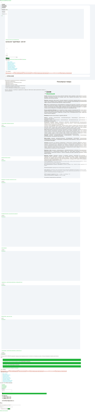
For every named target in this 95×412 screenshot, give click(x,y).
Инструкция (50, 94)
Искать (3, 389)
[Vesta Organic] (5, 0)
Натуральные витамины (41, 73)
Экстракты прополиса (66, 73)
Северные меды (51, 73)
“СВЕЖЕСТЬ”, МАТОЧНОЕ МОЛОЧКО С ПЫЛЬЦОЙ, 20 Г (11, 282)
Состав (48, 92)
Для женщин (18, 73)
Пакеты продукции (11, 65)
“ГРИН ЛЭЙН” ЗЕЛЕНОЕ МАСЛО (7, 123)
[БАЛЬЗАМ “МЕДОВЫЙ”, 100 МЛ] (10, 48)
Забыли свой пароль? (4, 410)
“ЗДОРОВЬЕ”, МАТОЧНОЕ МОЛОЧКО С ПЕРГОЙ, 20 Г (11, 350)
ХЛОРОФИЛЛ (4, 248)
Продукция (4, 5)
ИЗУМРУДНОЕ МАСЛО (5, 157)
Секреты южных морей (12, 69)
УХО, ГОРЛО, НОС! (6, 364)
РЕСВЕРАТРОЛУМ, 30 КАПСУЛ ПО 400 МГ (9, 213)
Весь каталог (10, 61)
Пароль (1, 406)
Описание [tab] (10, 76)
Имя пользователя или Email (5, 405)
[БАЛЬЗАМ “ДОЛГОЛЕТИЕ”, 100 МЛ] (10, 53)
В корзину (7, 58)
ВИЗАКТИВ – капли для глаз (6, 316)
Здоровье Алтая (11, 64)
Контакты (4, 7)
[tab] (66, 92)
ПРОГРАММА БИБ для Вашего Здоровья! (10, 368)
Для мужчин (27, 73)
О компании (4, 6)
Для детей (12, 73)
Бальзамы (24, 59)
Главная (3, 4)
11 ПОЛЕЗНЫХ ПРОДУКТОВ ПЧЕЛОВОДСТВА (11, 361)
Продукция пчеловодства (14, 39)
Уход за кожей (57, 73)
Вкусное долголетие (11, 62)
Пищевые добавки (11, 67)
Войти (9, 408)
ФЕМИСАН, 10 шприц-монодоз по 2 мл (8, 179)
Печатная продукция (11, 66)
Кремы (32, 73)
